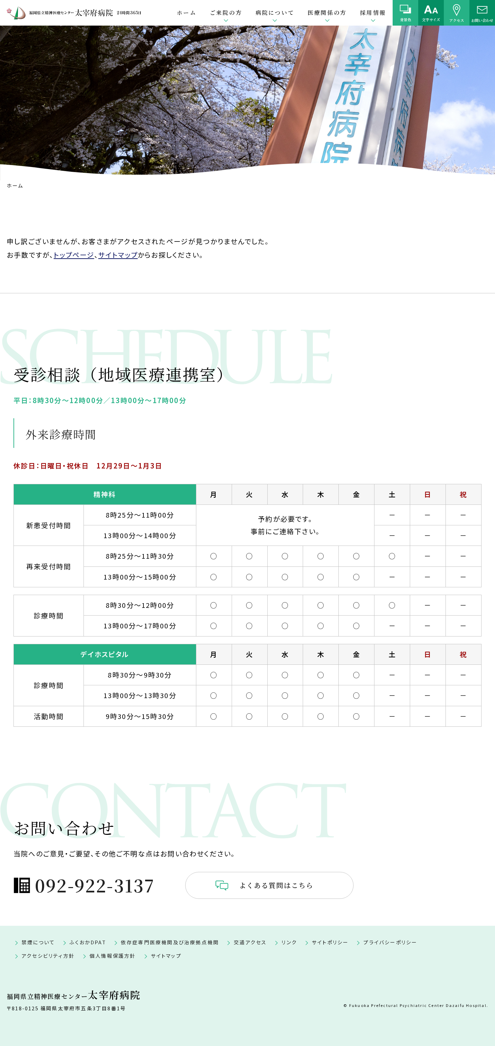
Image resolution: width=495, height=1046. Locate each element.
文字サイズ (431, 19)
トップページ (74, 255)
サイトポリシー (330, 942)
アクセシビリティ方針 (48, 955)
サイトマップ (118, 255)
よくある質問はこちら (276, 885)
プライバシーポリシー (390, 942)
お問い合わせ (482, 20)
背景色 (405, 19)
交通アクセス (250, 942)
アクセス (456, 20)
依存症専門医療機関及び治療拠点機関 (170, 942)
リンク (289, 942)
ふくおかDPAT (88, 942)
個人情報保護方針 (113, 955)
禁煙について (38, 942)
